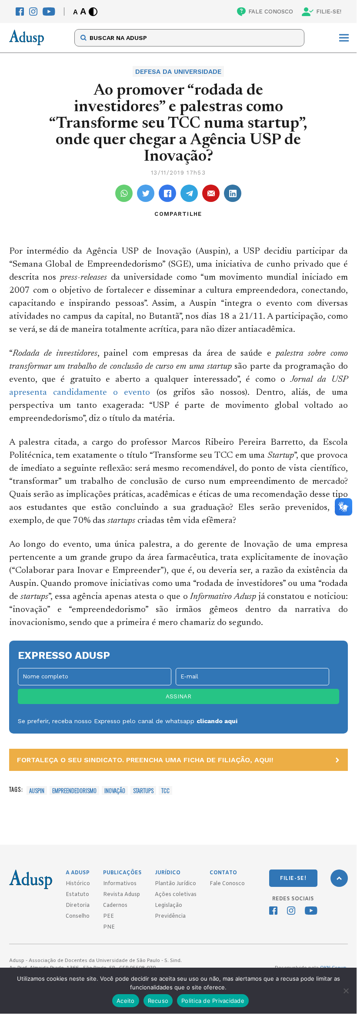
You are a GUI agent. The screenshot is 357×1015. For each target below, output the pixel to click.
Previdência (170, 916)
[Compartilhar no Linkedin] (232, 193)
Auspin (36, 790)
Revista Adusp (121, 894)
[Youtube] (49, 11)
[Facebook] (20, 11)
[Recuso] (345, 990)
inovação (114, 790)
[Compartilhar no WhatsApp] (124, 193)
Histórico (78, 883)
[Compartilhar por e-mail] (211, 193)
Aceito (126, 1000)
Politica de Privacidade (212, 1000)
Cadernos (115, 905)
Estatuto (77, 894)
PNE (109, 927)
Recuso (158, 1000)
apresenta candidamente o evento (79, 392)
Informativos (120, 883)
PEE (108, 916)
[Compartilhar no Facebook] (167, 193)
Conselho (78, 916)
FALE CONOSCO (270, 11)
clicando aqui (217, 720)
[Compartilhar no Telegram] (189, 193)
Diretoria (78, 905)
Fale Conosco (227, 883)
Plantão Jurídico (175, 883)
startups (143, 790)
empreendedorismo (74, 790)
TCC (165, 790)
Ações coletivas (176, 894)
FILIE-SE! (328, 11)
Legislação (168, 905)
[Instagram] (33, 11)
